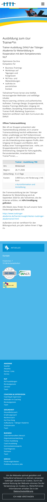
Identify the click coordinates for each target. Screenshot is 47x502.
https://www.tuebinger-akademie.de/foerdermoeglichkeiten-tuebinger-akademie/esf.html (23, 216)
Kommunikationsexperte (13, 446)
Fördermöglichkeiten (11, 461)
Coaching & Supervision (14, 394)
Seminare (7, 451)
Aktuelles (15, 247)
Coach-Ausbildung (10, 443)
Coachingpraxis (9, 449)
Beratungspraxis (10, 384)
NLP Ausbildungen (10, 381)
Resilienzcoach (9, 417)
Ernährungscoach (10, 415)
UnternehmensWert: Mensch (14, 435)
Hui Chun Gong (9, 420)
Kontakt (6, 255)
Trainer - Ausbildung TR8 (26, 162)
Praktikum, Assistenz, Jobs (13, 464)
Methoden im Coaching (12, 399)
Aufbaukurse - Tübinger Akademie (16, 423)
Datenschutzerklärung (23, 491)
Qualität (7, 366)
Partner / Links (9, 371)
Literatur (7, 387)
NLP (5, 379)
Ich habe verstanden (23, 496)
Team (6, 389)
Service (6, 374)
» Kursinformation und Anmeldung (25, 185)
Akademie (8, 363)
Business (8, 433)
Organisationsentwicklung (13, 438)
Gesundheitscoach (10, 412)
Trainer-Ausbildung (11, 441)
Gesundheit (9, 410)
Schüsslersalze (9, 425)
